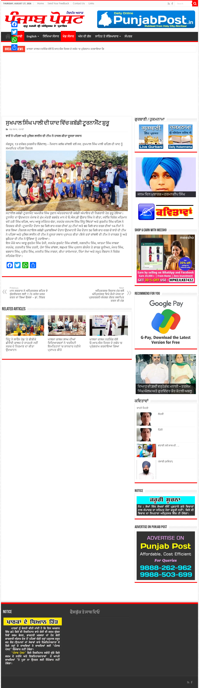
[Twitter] (14, 32)
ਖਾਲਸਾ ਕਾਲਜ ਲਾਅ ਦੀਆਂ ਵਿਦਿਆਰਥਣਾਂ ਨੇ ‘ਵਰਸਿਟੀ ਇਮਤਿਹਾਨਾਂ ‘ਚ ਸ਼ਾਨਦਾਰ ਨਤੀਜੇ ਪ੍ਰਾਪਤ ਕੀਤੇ (64, 345)
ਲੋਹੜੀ (161, 414)
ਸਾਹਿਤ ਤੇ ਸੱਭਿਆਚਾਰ (106, 36)
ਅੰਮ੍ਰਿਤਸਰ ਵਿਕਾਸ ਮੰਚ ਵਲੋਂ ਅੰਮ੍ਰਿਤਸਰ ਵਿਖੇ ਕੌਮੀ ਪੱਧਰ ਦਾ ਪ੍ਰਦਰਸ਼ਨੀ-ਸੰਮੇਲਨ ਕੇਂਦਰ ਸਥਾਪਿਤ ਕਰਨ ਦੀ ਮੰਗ (106, 294)
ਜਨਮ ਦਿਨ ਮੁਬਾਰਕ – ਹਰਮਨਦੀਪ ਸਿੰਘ (161, 194)
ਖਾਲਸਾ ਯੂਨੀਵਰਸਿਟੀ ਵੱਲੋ (38, 48)
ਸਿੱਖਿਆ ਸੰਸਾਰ (51, 36)
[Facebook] (172, 3)
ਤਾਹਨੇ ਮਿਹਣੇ (142, 408)
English (32, 36)
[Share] (14, 47)
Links (91, 3)
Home (40, 3)
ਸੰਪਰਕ (128, 36)
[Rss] (168, 3)
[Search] (195, 3)
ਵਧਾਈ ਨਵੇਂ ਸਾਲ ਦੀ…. (168, 445)
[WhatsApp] (14, 40)
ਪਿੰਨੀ (160, 429)
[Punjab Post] (44, 18)
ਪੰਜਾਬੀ (21, 129)
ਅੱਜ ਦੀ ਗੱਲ (84, 36)
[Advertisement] (99, 84)
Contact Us (79, 3)
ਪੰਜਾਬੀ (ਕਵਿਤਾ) (165, 461)
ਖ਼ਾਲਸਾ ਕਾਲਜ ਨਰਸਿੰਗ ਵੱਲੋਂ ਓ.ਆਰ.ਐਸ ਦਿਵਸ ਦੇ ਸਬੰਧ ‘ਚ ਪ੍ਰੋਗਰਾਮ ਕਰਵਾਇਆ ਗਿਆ (106, 343)
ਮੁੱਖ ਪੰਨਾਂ (8, 36)
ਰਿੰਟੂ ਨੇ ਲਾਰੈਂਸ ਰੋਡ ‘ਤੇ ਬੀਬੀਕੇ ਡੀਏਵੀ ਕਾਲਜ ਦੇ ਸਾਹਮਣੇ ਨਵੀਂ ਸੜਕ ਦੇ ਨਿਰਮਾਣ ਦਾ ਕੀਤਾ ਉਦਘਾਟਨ (22, 345)
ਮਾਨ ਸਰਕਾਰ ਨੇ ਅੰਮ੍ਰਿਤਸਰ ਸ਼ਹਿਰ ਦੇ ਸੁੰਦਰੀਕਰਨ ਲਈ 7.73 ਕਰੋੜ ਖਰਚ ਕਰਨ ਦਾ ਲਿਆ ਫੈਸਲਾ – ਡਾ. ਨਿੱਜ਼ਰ (29, 293)
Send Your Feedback (58, 3)
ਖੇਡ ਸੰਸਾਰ (68, 36)
